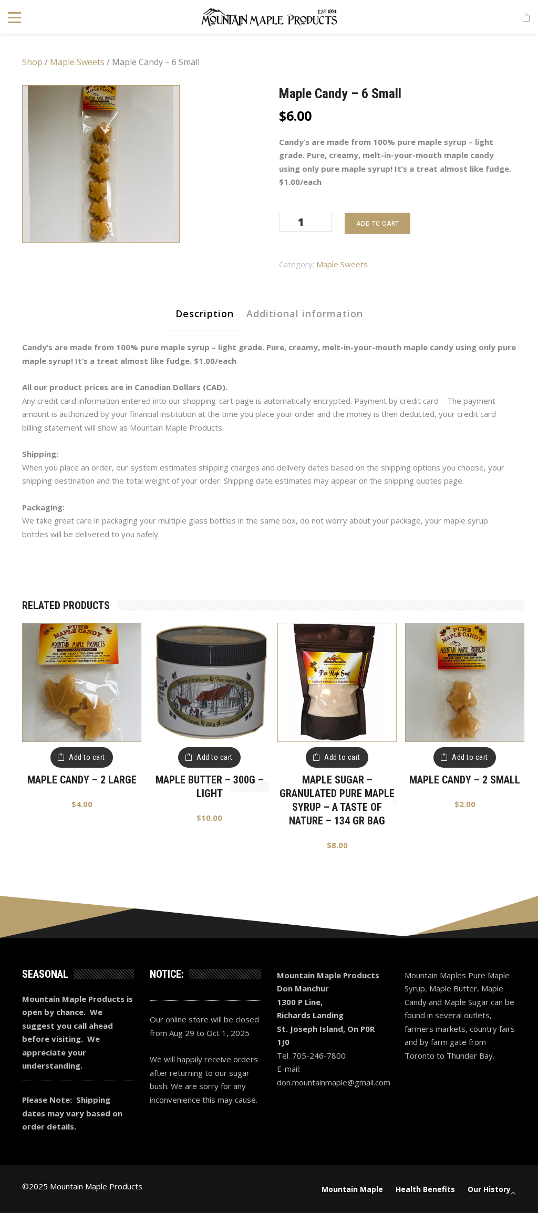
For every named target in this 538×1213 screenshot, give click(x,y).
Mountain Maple (352, 1189)
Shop (32, 62)
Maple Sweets (77, 62)
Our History (489, 1189)
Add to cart (377, 223)
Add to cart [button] (87, 757)
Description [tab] (204, 313)
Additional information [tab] (304, 313)
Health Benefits (425, 1189)
